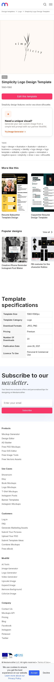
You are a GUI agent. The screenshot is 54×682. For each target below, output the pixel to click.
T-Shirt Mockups (10, 491)
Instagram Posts (9, 495)
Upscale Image (9, 581)
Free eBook (7, 548)
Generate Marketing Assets (15, 527)
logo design (36, 149)
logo (20, 11)
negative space (9, 155)
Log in (4, 519)
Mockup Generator (11, 434)
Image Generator (10, 568)
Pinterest (6, 634)
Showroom (7, 474)
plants (24, 152)
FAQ (4, 523)
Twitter (5, 638)
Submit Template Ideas (13, 540)
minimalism (41, 152)
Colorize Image (9, 593)
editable (15, 152)
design (11, 146)
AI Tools (5, 564)
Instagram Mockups (11, 504)
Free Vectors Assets (11, 459)
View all (46, 232)
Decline (46, 673)
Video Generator (9, 576)
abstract (41, 146)
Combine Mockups (11, 544)
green (32, 152)
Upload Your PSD (10, 536)
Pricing (5, 617)
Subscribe (27, 410)
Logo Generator (9, 572)
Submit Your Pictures (11, 532)
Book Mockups (9, 483)
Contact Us (7, 609)
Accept (34, 673)
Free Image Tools (10, 455)
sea (37, 155)
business (6, 149)
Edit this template (27, 96)
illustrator (32, 146)
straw (31, 155)
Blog (4, 621)
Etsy (4, 479)
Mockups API (8, 613)
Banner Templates (10, 500)
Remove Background (12, 589)
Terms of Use (43, 662)
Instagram (6, 629)
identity (26, 149)
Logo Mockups (9, 487)
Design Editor (8, 438)
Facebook (6, 625)
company (16, 149)
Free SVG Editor (9, 451)
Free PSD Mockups (11, 446)
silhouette (45, 155)
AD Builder (7, 442)
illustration (20, 146)
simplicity (22, 155)
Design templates (8, 11)
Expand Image (8, 585)
